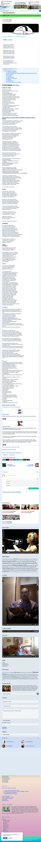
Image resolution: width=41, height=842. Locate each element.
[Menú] (38, 13)
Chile (5, 102)
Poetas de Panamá (27, 568)
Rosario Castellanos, (25, 571)
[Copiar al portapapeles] (28, 460)
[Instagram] (5, 15)
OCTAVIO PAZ (10, 678)
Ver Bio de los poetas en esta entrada (13, 82)
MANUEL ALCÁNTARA (6, 677)
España (15, 559)
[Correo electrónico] (8, 15)
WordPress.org (4, 666)
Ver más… (22, 813)
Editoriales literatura (6, 825)
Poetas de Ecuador (32, 563)
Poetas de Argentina (8, 562)
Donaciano (4, 414)
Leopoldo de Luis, (11, 560)
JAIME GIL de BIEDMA (16, 675)
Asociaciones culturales (6, 820)
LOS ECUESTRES (9, 81)
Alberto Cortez (4, 672)
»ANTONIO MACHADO (10, 741)
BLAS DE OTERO (22, 672)
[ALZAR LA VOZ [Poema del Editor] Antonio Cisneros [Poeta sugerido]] (11, 517)
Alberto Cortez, (4, 559)
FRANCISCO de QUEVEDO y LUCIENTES (21, 674)
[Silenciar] (35, 552)
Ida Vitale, (23, 559)
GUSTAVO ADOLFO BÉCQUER (10, 675)
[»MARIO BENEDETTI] (3, 746)
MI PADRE (8, 76)
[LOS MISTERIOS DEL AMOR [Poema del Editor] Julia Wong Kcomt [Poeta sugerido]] (30, 506)
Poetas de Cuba (22, 563)
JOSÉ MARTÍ (9, 676)
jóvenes (13, 317)
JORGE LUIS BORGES (32, 675)
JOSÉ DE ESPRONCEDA (5, 676)
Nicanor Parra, (33, 560)
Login (38, 471)
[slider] (19, 552)
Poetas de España (20, 565)
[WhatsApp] (21, 460)
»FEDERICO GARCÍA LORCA (30, 746)
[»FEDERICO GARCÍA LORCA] (23, 746)
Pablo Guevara (5, 426)
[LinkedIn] (14, 460)
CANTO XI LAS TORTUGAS (11, 78)
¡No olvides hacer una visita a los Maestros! (9, 449)
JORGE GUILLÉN (27, 675)
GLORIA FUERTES (4, 675)
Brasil (12, 559)
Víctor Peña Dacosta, (35, 571)
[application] (20, 541)
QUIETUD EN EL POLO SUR (11, 72)
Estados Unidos (20, 559)
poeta (8, 61)
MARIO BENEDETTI (16, 677)
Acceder (3, 662)
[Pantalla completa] (37, 552)
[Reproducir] (3, 552)
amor (8, 45)
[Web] (5, 419)
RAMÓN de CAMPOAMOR (23, 678)
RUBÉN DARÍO (32, 678)
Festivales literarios (5, 826)
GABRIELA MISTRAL (35, 674)
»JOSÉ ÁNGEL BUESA (29, 741)
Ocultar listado (15, 68)
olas (8, 303)
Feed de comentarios (5, 665)
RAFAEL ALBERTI (18, 678)
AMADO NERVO (11, 672)
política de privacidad (6, 720)
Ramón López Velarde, (19, 571)
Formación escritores (6, 827)
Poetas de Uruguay (27, 570)
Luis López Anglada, (23, 560)
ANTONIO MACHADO (17, 672)
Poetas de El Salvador (7, 565)
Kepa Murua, (7, 560)
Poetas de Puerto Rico (17, 570)
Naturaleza (7, 17)
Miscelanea (4, 829)
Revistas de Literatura (6, 832)
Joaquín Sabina (23, 675)
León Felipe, (14, 560)
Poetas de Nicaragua (18, 568)
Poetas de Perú (12, 454)
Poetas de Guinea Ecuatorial (11, 566)
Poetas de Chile (26, 561)
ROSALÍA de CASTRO (28, 678)
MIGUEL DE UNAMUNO (21, 677)
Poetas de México (7, 568)
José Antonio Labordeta (30, 559)
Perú (16, 402)
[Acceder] (38, 15)
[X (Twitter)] (7, 460)
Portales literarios (5, 830)
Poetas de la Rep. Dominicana (30, 567)
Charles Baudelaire (26, 672)
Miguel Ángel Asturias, (28, 560)
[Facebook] (2, 15)
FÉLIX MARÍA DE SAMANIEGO (29, 674)
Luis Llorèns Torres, (19, 560)
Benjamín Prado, (8, 559)
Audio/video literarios (6, 822)
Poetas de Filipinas (30, 565)
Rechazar (10, 838)
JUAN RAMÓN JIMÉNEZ (24, 676)
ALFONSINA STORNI (8, 672)
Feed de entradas (5, 663)
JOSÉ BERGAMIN (37, 675)
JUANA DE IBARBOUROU (19, 676)
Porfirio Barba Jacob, (11, 571)
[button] (20, 541)
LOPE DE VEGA (31, 676)
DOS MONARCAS (10, 77)
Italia (26, 559)
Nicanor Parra (31, 677)
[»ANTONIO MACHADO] (3, 741)
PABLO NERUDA (14, 678)
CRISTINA (8, 79)
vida (15, 193)
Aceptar (5, 838)
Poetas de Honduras (19, 567)
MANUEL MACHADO (11, 677)
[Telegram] (17, 460)
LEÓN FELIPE (28, 676)
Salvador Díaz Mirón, (30, 571)
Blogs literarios (5, 823)
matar (21, 332)
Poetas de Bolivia (18, 561)
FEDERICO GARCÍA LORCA (13, 674)
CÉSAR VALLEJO (30, 672)
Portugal (15, 571)
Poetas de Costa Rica (13, 563)
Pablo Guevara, (5, 454)
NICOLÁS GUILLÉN (6, 678)
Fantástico (3, 17)
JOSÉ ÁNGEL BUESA (13, 676)
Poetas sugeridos (11, 17)
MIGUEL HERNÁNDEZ (27, 677)
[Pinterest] (10, 460)
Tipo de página (4, 819)
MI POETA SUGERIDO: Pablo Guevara (9, 71)
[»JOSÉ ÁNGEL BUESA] (23, 741)
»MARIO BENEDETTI (9, 746)
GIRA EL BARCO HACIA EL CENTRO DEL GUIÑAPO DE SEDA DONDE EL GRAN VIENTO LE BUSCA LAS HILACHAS (21, 74)
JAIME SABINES (20, 675)
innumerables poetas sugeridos (27, 690)
